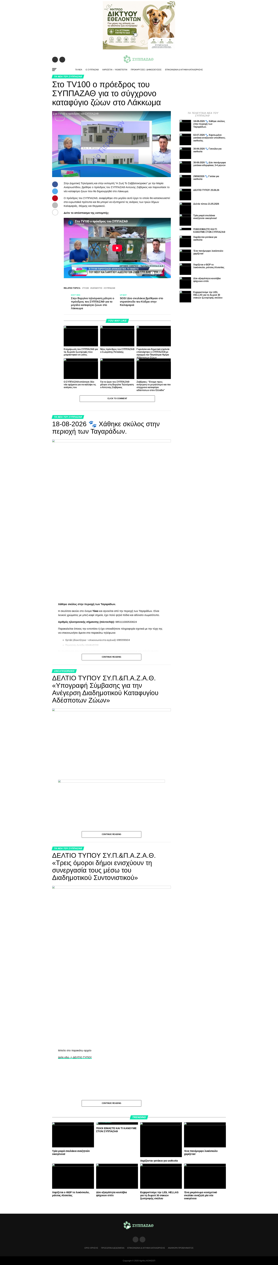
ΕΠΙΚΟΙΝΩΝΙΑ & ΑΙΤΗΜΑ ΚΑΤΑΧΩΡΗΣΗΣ (184, 69)
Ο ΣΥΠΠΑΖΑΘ (92, 69)
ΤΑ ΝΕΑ (78, 69)
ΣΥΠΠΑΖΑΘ (110, 288)
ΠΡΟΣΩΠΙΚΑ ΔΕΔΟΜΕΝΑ (112, 1248)
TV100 (86, 288)
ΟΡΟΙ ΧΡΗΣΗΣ (91, 1248)
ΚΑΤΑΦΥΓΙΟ (96, 288)
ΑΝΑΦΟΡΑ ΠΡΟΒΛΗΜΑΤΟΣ (181, 1248)
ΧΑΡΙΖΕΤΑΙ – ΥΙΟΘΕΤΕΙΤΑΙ (114, 69)
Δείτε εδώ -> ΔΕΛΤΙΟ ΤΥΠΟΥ (75, 1057)
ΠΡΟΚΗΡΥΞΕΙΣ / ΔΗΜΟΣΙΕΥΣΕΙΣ (146, 69)
